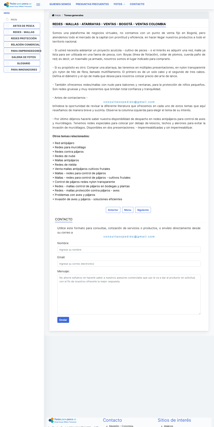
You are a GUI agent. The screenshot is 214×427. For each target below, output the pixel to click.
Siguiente (143, 209)
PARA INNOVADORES (24, 69)
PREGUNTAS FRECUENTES (92, 4)
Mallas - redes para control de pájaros (80, 173)
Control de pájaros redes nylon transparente (85, 181)
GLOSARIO (23, 63)
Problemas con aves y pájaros (75, 194)
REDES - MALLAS (23, 32)
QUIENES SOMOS (60, 4)
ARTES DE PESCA (23, 25)
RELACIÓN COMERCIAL (25, 44)
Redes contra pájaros (69, 151)
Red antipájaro (64, 143)
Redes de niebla (65, 164)
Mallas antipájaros (67, 160)
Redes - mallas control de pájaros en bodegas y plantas (92, 186)
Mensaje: (63, 271)
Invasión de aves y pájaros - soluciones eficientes (88, 199)
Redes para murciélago (70, 147)
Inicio (14, 19)
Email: (61, 257)
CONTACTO (137, 4)
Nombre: (63, 243)
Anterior (113, 209)
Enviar (63, 319)
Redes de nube (65, 156)
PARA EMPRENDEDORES (25, 50)
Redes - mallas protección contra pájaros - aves (87, 190)
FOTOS (118, 4)
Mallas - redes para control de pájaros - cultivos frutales (92, 177)
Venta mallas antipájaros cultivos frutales (82, 168)
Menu (127, 209)
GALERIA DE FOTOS (24, 57)
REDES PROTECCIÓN (24, 38)
